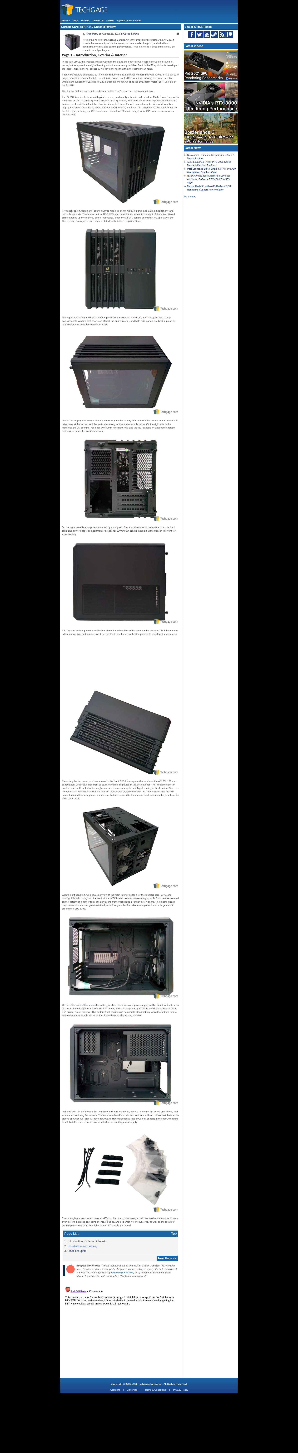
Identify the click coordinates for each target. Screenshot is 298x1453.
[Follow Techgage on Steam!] (214, 34)
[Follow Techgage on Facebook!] (191, 34)
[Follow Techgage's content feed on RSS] (222, 34)
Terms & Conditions (155, 1389)
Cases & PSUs (131, 33)
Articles (66, 20)
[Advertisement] (120, 662)
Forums (85, 20)
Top (174, 1233)
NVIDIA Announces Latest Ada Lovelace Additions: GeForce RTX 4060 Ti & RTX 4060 (208, 179)
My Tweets (189, 196)
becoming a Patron (122, 1272)
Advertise (132, 1389)
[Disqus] (120, 1328)
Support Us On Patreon (128, 20)
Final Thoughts (77, 1250)
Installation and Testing (82, 1246)
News (75, 20)
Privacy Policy (180, 1389)
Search (110, 20)
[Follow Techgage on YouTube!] (206, 34)
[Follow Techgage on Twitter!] (199, 34)
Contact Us (97, 20)
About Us (115, 1389)
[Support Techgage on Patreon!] (229, 37)
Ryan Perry (92, 33)
